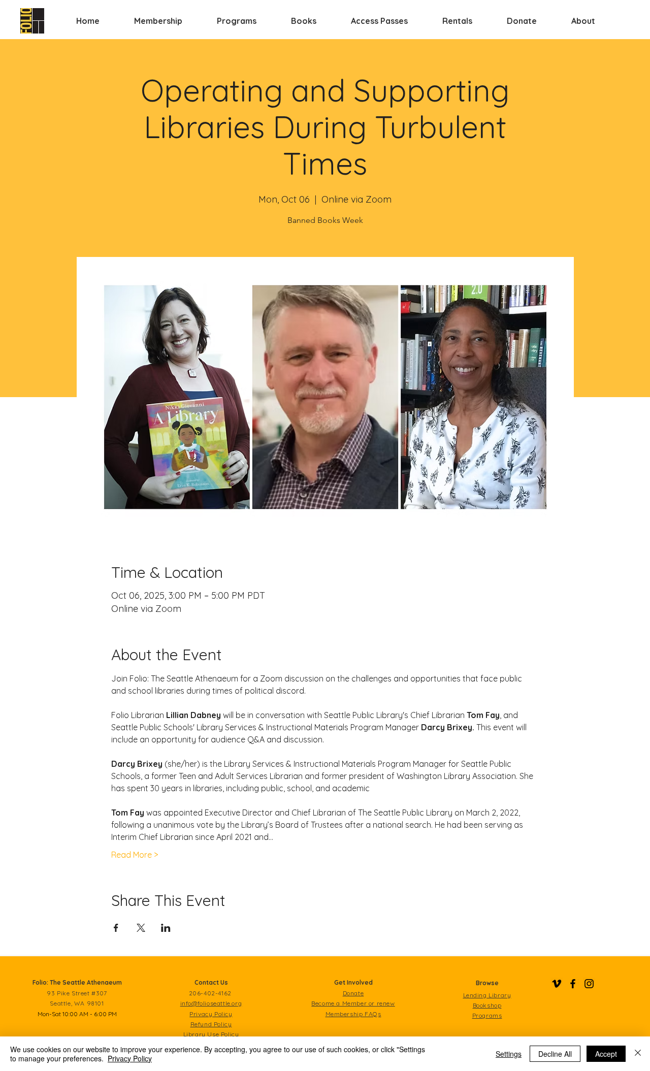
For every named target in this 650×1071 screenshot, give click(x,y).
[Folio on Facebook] (573, 984)
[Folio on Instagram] (589, 984)
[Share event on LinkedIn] (166, 928)
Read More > (134, 855)
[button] (158, 21)
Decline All (555, 1054)
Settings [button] (509, 1054)
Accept (606, 1054)
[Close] (638, 1054)
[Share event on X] (141, 928)
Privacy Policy (130, 1058)
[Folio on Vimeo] (556, 984)
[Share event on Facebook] (116, 928)
